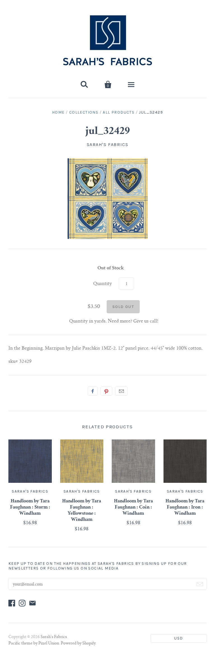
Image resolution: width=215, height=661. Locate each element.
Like (93, 391)
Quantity (102, 284)
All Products (118, 112)
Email (121, 391)
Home (58, 112)
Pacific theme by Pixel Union (33, 644)
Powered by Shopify (78, 644)
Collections (83, 112)
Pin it (106, 391)
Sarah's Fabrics (107, 144)
